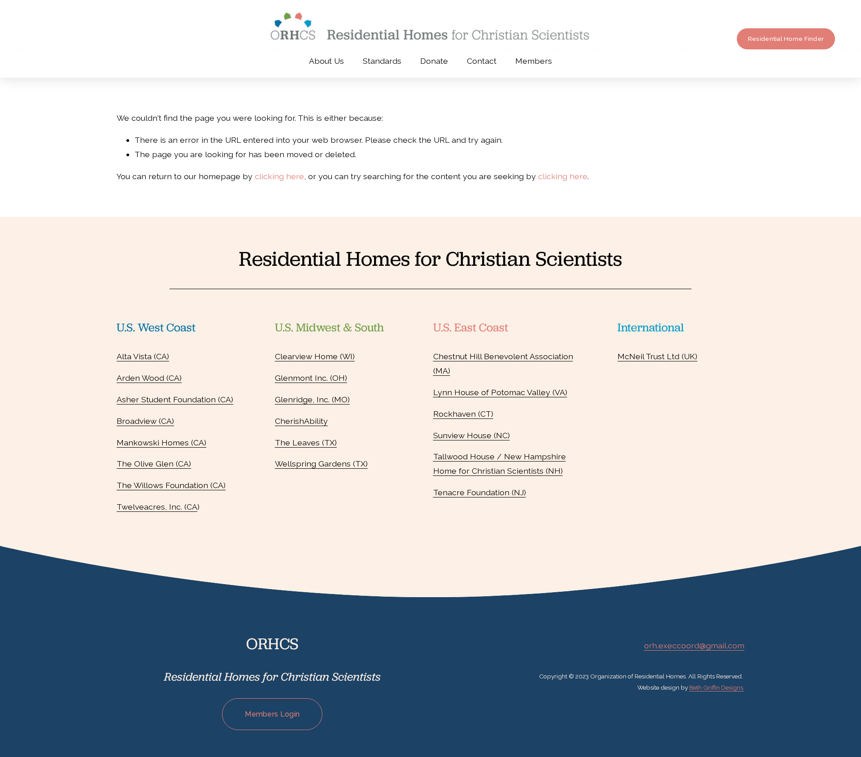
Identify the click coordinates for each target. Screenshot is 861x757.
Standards (382, 61)
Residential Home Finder (786, 38)
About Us (326, 61)
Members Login (272, 714)
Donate (434, 61)
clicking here (279, 176)
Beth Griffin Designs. (716, 687)
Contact (481, 61)
